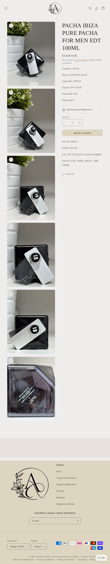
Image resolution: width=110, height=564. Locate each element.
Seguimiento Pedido (65, 504)
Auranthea (40, 557)
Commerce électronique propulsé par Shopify (61, 557)
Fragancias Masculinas (66, 484)
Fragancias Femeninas (66, 478)
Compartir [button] (69, 174)
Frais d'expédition (81, 60)
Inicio (59, 471)
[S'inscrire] (77, 520)
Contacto (60, 491)
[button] (6, 8)
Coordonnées (82, 559)
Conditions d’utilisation (46, 559)
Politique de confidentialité (23, 559)
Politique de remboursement (92, 557)
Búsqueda (60, 497)
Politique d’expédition (65, 559)
